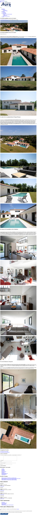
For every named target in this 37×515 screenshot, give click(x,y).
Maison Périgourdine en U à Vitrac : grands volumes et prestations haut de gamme (11, 478)
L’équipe (4, 14)
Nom (1, 461)
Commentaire (1, 460)
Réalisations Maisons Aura (5, 473)
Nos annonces (3, 9)
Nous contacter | (3, 1)
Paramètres (4, 513)
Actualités (3, 16)
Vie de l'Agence (3, 474)
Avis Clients (4, 12)
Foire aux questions (4, 471)
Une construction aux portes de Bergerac (5, 452)
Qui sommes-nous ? (4, 13)
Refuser (7, 513)
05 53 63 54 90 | (2, 0)
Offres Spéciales (3, 472)
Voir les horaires (2, 490)
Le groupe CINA (5, 15)
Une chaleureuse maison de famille (4, 451)
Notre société (3, 502)
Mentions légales (4, 504)
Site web (1, 464)
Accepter (1, 513)
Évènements (3, 11)
